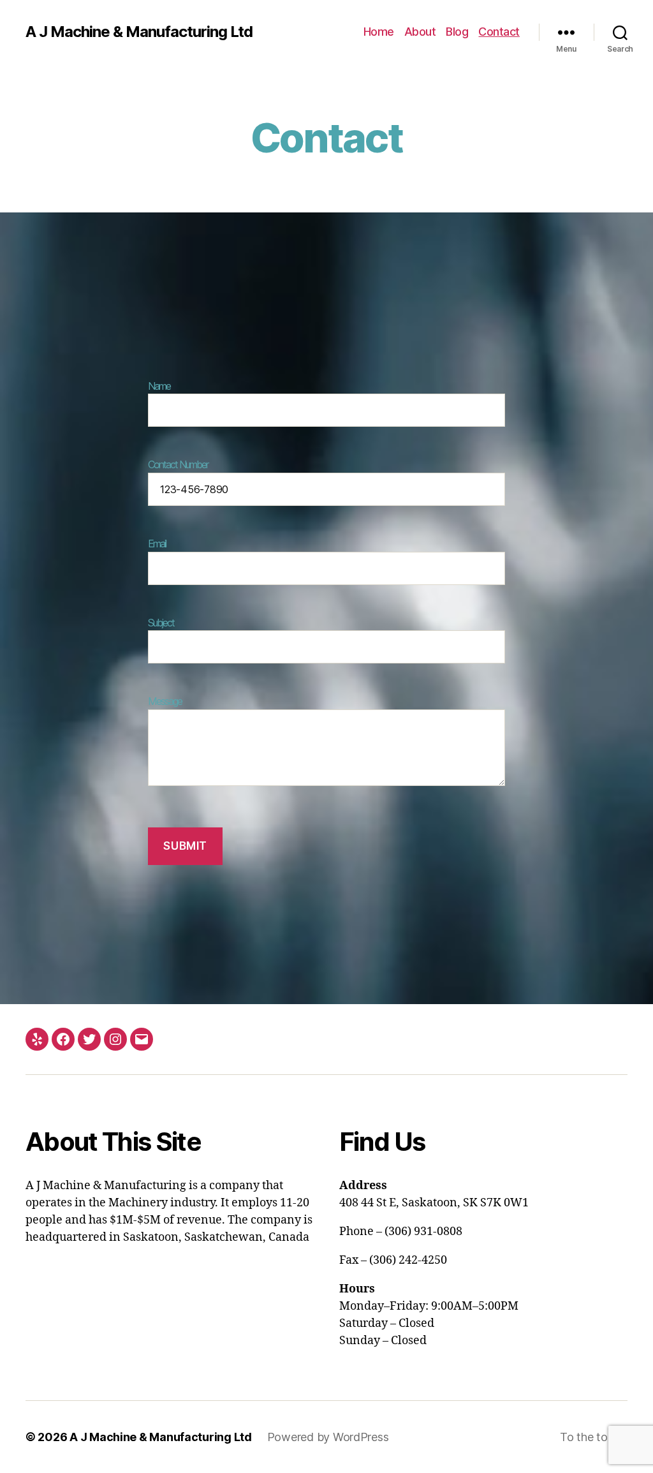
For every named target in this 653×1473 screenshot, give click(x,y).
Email (157, 543)
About (420, 31)
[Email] (141, 1039)
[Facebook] (63, 1039)
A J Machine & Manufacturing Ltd (139, 32)
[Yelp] (37, 1039)
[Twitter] (89, 1039)
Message (165, 701)
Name (159, 386)
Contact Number (178, 464)
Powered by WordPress (328, 1437)
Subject (161, 622)
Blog (457, 31)
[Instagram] (115, 1039)
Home (378, 31)
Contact (499, 31)
